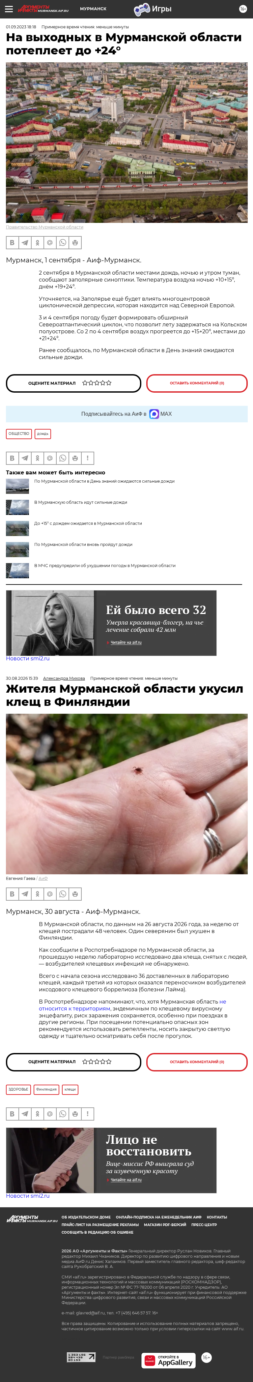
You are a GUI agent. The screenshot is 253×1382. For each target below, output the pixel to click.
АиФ (43, 878)
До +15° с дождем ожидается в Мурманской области (88, 523)
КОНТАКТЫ (217, 1217)
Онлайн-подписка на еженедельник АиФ (159, 1217)
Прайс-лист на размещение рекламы (100, 1225)
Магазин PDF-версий (165, 1225)
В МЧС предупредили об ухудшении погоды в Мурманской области (105, 565)
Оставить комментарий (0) (197, 383)
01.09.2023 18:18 (21, 26)
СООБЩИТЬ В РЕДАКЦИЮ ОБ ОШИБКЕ (97, 1232)
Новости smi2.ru (28, 658)
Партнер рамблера (118, 1357)
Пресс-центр (204, 1225)
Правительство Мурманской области (44, 227)
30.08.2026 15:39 (22, 678)
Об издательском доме (86, 1217)
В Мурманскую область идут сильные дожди (80, 502)
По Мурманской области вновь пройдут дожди (83, 544)
